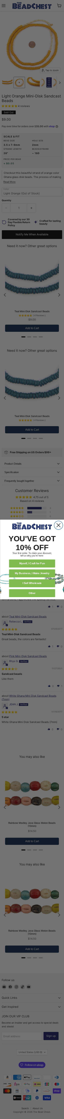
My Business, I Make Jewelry (32, 573)
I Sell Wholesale (32, 583)
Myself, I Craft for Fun (32, 563)
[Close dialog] (58, 525)
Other (32, 593)
